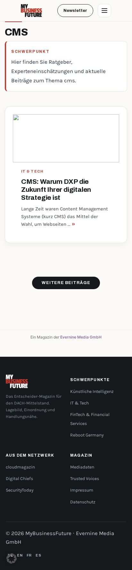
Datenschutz (82, 502)
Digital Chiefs (19, 478)
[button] (11, 558)
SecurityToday (20, 490)
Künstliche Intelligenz (92, 391)
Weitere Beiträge (66, 283)
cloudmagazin (20, 467)
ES (38, 555)
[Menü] (104, 10)
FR (29, 555)
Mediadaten (82, 467)
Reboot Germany (87, 435)
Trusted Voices (84, 478)
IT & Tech (79, 403)
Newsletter (75, 10)
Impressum (81, 490)
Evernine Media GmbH (81, 337)
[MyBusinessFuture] (31, 10)
